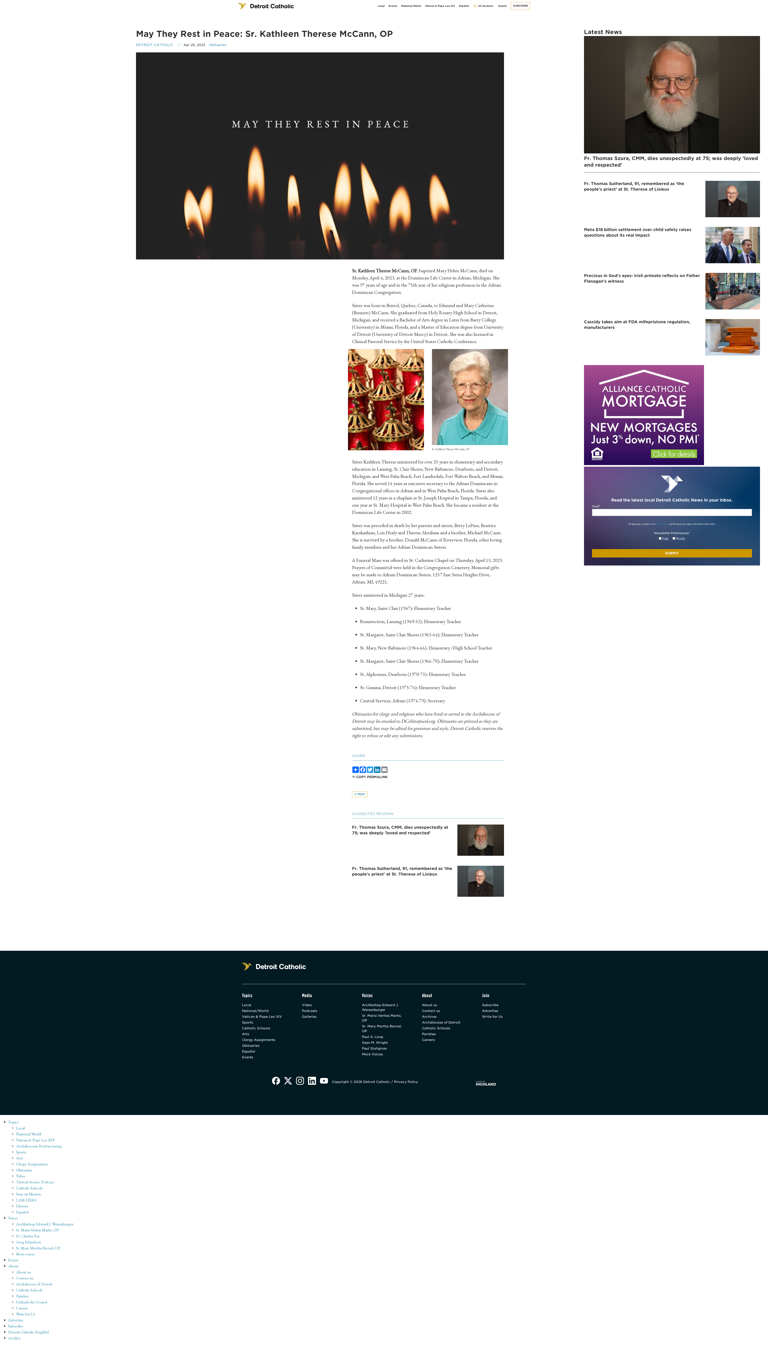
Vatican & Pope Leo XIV (440, 5)
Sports (247, 1022)
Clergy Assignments (258, 1040)
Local (381, 5)
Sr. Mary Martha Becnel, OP (382, 1028)
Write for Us (492, 1017)
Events (393, 5)
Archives (429, 1017)
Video (307, 1005)
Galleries (309, 1017)
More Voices (372, 1054)
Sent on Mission (28, 1194)
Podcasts (309, 1011)
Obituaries (217, 45)
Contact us (431, 1011)
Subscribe (520, 5)
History (22, 1206)
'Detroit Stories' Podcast (35, 1182)
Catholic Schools (256, 1028)
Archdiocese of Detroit (441, 1022)
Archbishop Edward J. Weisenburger (380, 1007)
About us (429, 1005)
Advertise (490, 1011)
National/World (411, 5)
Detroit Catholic (154, 45)
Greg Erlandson (28, 1242)
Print (361, 794)
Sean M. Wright (375, 1043)
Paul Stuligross (374, 1048)
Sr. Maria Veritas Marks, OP (381, 1018)
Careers (428, 1040)
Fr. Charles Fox (28, 1236)
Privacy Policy (662, 523)
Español (464, 5)
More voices (25, 1254)
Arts (245, 1034)
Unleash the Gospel (31, 1302)
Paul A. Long (372, 1037)
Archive (14, 1338)
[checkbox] (672, 538)
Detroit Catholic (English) (28, 1332)
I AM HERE (26, 1200)
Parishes (429, 1034)
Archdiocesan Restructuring (39, 1146)
